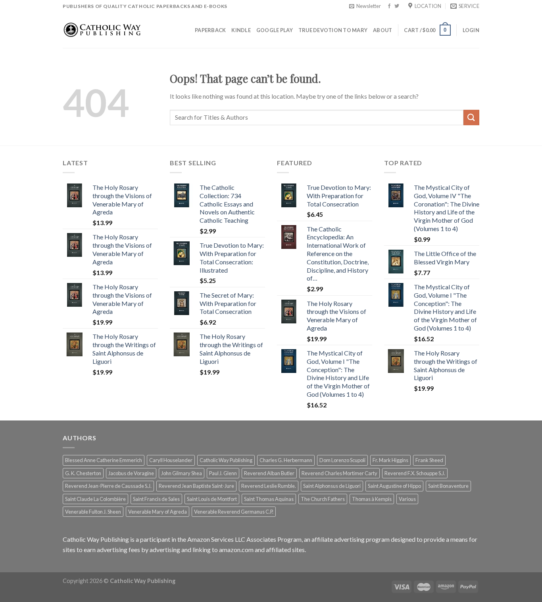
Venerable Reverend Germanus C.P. (233, 511)
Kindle (241, 30)
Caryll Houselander (170, 460)
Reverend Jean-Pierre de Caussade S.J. (108, 486)
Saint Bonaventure (448, 486)
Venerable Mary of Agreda (157, 511)
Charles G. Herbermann (285, 460)
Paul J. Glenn (223, 473)
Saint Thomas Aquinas (269, 499)
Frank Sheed (429, 460)
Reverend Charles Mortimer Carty (339, 473)
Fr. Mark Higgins (390, 460)
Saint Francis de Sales (156, 499)
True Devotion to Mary (332, 30)
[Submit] (471, 117)
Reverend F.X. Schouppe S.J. (414, 473)
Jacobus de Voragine (131, 473)
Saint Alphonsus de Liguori (332, 486)
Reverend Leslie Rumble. (268, 486)
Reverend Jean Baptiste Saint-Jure (196, 486)
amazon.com (236, 549)
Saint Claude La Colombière (95, 499)
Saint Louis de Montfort (212, 499)
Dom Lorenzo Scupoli (342, 460)
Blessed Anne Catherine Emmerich (103, 460)
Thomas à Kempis (372, 499)
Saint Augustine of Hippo (394, 486)
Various (407, 499)
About (382, 30)
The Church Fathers (323, 499)
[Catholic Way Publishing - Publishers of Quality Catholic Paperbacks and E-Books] (102, 30)
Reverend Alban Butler (269, 473)
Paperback (210, 30)
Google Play (274, 30)
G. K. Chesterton (83, 473)
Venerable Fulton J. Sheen (93, 511)
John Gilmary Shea (181, 473)
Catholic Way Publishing (226, 460)
